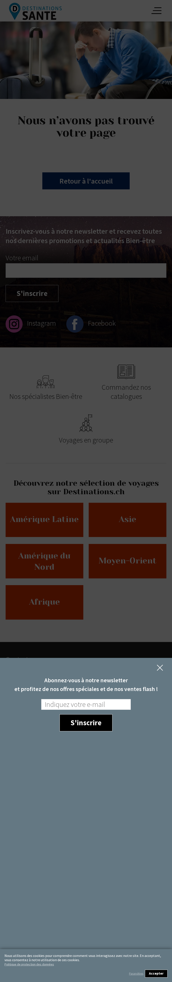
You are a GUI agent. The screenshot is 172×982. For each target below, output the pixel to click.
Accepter (156, 973)
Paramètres (136, 973)
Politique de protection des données (29, 964)
